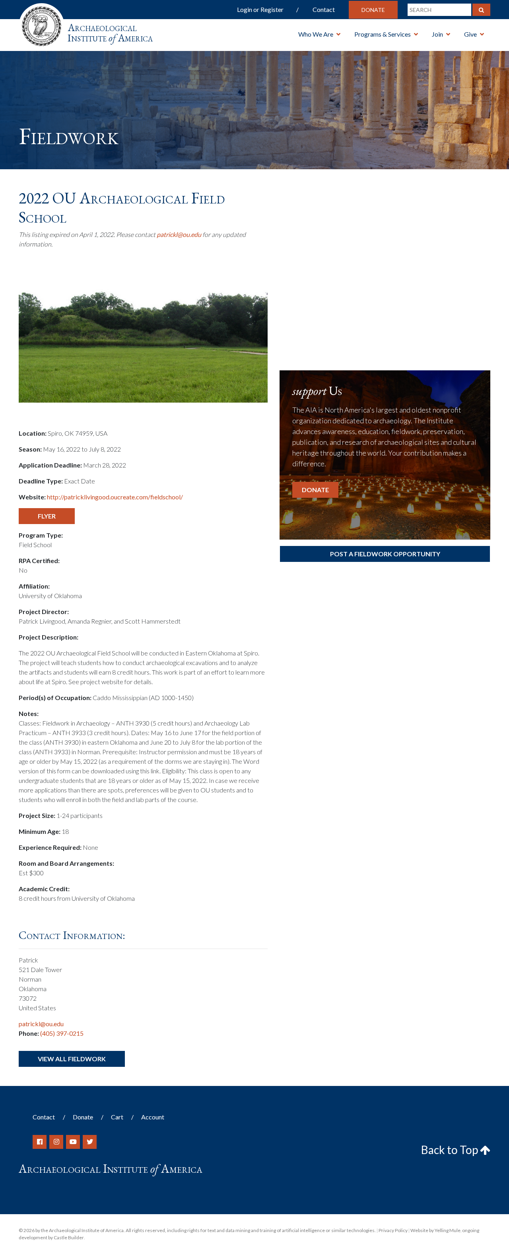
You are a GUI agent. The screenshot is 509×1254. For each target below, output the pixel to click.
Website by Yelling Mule (435, 1230)
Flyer (47, 516)
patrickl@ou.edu (179, 234)
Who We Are (315, 34)
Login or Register (260, 9)
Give (470, 34)
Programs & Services (382, 34)
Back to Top (450, 1149)
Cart (117, 1117)
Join (437, 34)
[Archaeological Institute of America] (41, 23)
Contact (324, 9)
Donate (373, 9)
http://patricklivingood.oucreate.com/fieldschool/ (115, 497)
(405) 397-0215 (62, 1033)
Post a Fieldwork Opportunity (385, 554)
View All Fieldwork (72, 1058)
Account (152, 1117)
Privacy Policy (393, 1230)
